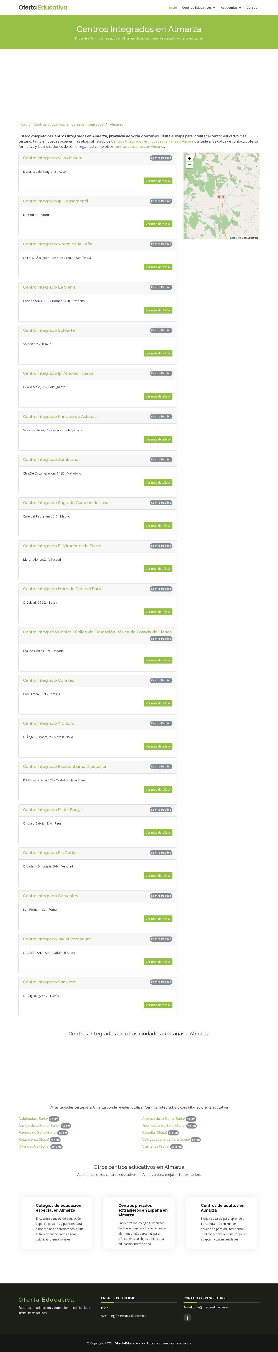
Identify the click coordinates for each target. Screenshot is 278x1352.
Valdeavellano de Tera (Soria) (166, 1139)
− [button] (189, 165)
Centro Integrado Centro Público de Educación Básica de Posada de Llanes (97, 631)
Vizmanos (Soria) (155, 1146)
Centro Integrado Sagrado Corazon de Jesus (66, 502)
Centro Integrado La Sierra (49, 287)
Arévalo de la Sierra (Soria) (163, 1119)
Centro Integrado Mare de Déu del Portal (63, 588)
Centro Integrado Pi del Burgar (53, 809)
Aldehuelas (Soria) (33, 1119)
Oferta (42, 7)
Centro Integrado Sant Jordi (50, 981)
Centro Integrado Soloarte (49, 330)
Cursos (252, 7)
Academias (229, 7)
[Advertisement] (139, 84)
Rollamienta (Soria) (33, 1139)
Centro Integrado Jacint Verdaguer (57, 938)
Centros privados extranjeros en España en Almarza (143, 1210)
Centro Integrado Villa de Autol (53, 157)
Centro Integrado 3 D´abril (48, 723)
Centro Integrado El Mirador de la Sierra (62, 545)
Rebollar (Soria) (154, 1132)
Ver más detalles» (158, 181)
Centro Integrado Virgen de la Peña (58, 243)
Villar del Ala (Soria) (34, 1146)
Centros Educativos (197, 7)
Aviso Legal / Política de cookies (123, 1316)
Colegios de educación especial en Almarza (58, 1207)
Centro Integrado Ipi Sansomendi (55, 201)
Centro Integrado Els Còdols (50, 852)
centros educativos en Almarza (139, 146)
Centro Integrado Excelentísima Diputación (65, 766)
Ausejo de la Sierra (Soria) (39, 1126)
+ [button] (189, 158)
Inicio (173, 7)
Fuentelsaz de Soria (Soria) (163, 1126)
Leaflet (233, 237)
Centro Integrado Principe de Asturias (59, 416)
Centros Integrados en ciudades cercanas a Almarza (153, 141)
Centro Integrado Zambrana (50, 459)
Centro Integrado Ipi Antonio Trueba (58, 373)
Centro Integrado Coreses (48, 680)
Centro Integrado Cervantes (50, 895)
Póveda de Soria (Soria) (37, 1132)
